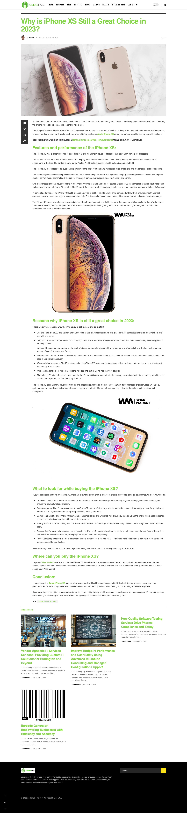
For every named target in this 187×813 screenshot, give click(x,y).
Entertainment (118, 4)
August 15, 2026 (45, 37)
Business (60, 4)
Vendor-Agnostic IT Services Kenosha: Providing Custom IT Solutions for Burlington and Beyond (42, 656)
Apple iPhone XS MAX (47, 601)
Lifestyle (78, 4)
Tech (69, 4)
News (87, 4)
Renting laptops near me (84, 139)
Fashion (96, 4)
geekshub (31, 797)
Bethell (31, 37)
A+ (5, 796)
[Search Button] (163, 770)
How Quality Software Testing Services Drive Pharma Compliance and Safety (142, 622)
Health (105, 4)
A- (5, 808)
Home (51, 4)
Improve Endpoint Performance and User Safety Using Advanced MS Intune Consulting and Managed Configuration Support (93, 658)
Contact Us (133, 4)
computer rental (105, 139)
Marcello (27, 677)
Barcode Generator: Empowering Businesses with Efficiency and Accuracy (42, 729)
